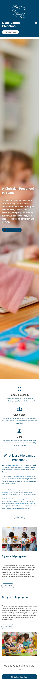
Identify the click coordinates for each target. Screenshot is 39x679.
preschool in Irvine (16, 465)
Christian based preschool (21, 476)
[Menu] (35, 23)
